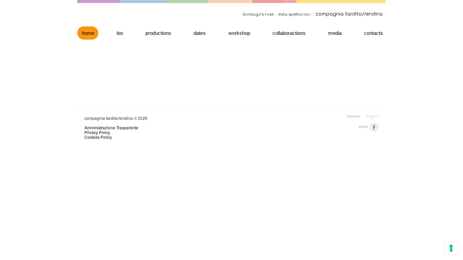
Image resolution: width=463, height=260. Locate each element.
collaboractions (289, 33)
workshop (239, 33)
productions (158, 33)
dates (200, 33)
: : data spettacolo (292, 14)
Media (335, 33)
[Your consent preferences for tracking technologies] (451, 248)
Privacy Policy (97, 132)
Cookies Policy (98, 137)
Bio (120, 33)
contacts (373, 33)
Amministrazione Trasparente (111, 127)
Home (88, 33)
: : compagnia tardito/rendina (347, 14)
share (364, 127)
